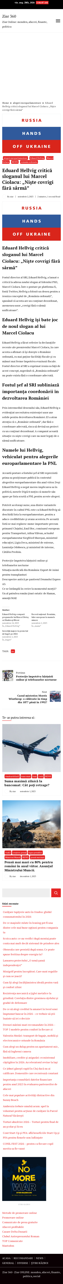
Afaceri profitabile (13, 1227)
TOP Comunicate (12, 1241)
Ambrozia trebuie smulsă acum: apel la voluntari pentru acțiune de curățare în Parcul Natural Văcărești (30, 1110)
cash (41, 776)
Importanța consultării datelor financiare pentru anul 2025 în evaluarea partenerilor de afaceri (30, 1084)
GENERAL (8, 1263)
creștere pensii (19, 852)
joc (13, 651)
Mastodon (8, 1245)
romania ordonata (29, 162)
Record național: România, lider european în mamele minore (43, 617)
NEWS (15, 162)
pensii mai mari (37, 857)
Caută (56, 892)
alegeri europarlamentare (15, 158)
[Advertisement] (31, 67)
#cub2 (8, 852)
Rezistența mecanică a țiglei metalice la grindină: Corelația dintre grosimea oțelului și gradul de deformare (30, 997)
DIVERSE (22, 1263)
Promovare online (13, 1217)
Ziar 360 (9, 16)
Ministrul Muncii (12, 857)
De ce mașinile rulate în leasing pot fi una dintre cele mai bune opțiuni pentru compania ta (30, 927)
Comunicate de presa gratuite (20, 1222)
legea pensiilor (35, 852)
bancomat (25, 776)
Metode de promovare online (19, 1213)
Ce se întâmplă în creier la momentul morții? (29, 588)
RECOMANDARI (23, 1258)
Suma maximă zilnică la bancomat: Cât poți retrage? (27, 783)
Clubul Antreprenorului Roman (20, 1236)
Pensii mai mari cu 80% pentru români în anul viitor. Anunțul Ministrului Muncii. (29, 866)
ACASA (6, 1258)
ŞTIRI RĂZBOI (39, 1263)
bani (34, 776)
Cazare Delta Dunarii (14, 1231)
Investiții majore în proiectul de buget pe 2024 (15, 632)
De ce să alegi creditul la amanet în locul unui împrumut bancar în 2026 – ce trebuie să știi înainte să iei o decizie (30, 1013)
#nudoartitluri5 (12, 776)
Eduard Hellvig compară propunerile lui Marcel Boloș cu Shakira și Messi (15, 617)
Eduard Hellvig (37, 158)
